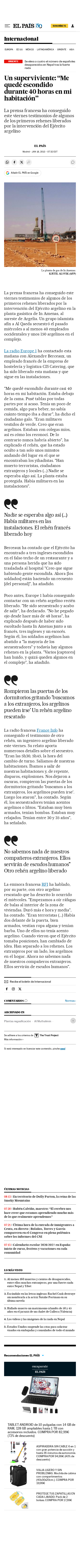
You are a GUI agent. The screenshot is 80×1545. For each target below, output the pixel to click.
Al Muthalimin (42, 1021)
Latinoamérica (45, 49)
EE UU (19, 49)
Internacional (21, 39)
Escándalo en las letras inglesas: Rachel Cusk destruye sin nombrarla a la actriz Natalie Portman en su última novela (41, 1297)
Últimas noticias (16, 1189)
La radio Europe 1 (20, 350)
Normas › (70, 1000)
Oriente (61, 49)
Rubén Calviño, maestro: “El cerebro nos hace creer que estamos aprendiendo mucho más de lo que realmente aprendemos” (39, 1212)
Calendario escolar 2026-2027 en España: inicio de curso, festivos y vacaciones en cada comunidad (37, 1248)
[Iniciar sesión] (72, 26)
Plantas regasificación (17, 1021)
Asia (71, 49)
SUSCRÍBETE (59, 25)
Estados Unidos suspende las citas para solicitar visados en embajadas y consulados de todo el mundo (41, 1328)
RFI (45, 884)
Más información (13, 1039)
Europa (9, 49)
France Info (47, 730)
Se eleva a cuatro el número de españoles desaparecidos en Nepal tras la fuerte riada (50, 65)
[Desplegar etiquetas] (73, 1020)
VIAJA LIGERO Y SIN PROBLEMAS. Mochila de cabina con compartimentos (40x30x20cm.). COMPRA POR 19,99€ (56, 1476)
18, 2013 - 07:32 (44, 151)
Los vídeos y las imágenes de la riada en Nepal (36, 1319)
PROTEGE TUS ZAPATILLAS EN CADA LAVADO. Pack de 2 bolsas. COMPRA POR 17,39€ (55, 1497)
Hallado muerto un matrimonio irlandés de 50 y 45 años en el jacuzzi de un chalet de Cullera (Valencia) (39, 1310)
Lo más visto (13, 1270)
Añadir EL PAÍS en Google (24, 172)
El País (40, 146)
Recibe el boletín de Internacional (30, 981)
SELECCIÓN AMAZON (40, 1369)
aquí (62, 1048)
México (30, 49)
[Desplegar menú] (7, 26)
